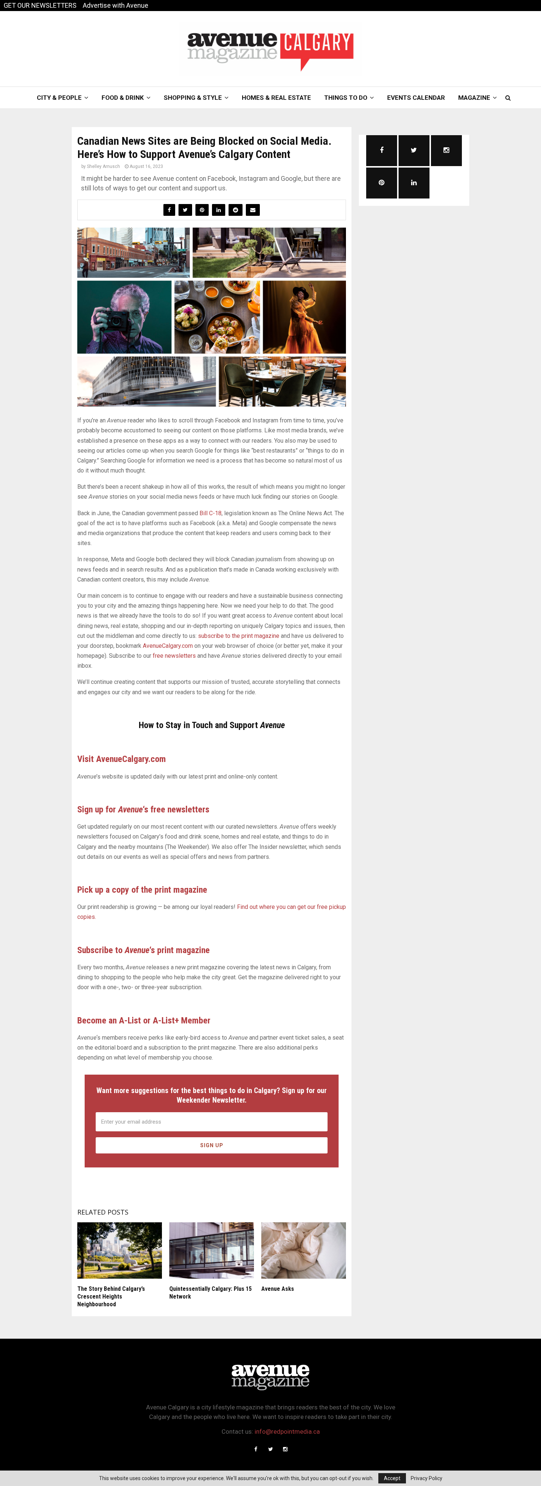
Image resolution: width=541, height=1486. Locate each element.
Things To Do (345, 97)
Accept (392, 1478)
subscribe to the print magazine (238, 635)
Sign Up (211, 1145)
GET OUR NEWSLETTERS (40, 5)
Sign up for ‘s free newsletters (143, 809)
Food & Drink (123, 97)
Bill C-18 (210, 513)
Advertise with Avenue (115, 5)
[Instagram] (285, 1449)
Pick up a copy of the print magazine (142, 890)
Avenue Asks (277, 1288)
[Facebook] (255, 1449)
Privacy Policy (426, 1478)
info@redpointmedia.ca (287, 1431)
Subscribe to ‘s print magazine (143, 950)
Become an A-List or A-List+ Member (144, 1020)
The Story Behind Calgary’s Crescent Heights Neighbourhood (111, 1296)
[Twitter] (270, 1449)
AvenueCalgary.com (168, 645)
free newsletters (174, 655)
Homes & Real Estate (276, 97)
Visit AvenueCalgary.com (121, 759)
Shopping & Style (193, 97)
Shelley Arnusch (103, 166)
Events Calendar (416, 97)
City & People (59, 97)
